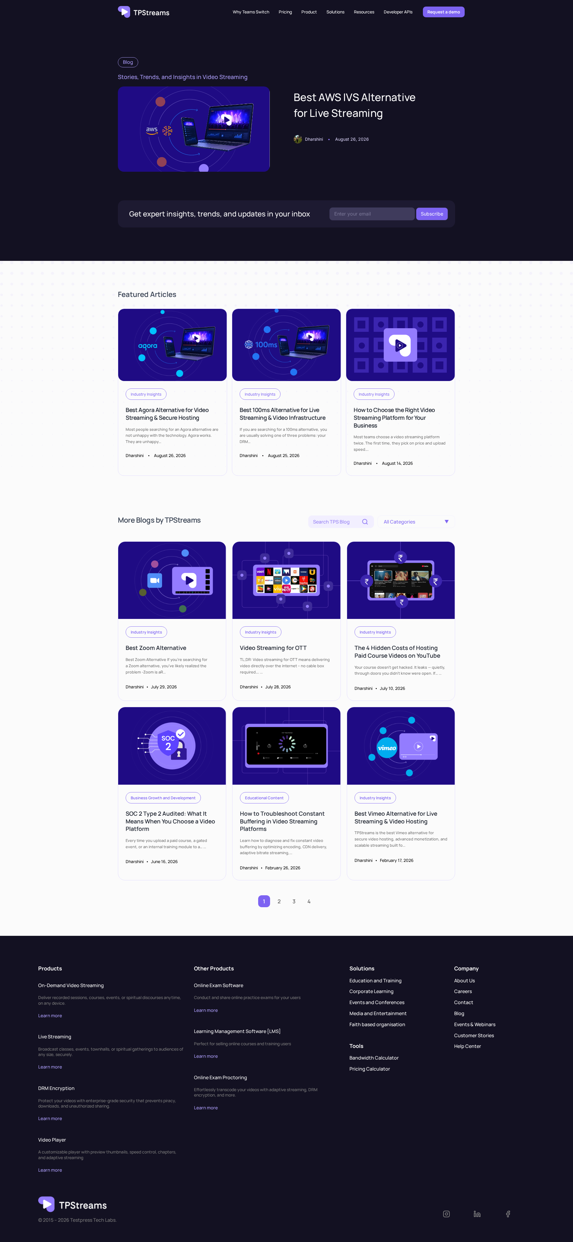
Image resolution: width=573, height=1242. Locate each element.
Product (309, 12)
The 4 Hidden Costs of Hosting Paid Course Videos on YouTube (397, 651)
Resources (364, 12)
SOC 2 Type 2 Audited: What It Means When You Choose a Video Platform (170, 821)
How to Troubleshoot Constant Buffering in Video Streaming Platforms (282, 821)
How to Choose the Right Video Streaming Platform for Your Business (394, 417)
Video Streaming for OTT (273, 648)
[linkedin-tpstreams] (488, 1214)
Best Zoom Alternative (156, 648)
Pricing (285, 12)
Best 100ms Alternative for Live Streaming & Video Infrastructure (283, 414)
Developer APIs (398, 12)
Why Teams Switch (251, 12)
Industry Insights (146, 394)
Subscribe (432, 214)
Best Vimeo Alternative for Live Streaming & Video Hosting (396, 817)
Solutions (335, 12)
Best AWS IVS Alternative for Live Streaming (355, 105)
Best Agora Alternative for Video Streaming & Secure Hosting (167, 414)
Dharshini (314, 139)
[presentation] (194, 129)
